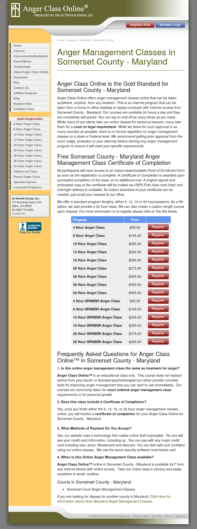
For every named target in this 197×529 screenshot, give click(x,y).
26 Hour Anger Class (27, 155)
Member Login (170, 25)
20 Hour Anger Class (27, 150)
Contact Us (21, 88)
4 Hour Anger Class (26, 124)
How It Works (22, 61)
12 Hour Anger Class (27, 139)
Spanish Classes (25, 182)
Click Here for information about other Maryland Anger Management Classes (114, 499)
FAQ (16, 82)
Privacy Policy (141, 516)
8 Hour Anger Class (26, 129)
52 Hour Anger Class (27, 166)
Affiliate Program (25, 93)
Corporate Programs (27, 187)
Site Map (157, 516)
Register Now (140, 25)
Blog (16, 98)
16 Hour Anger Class (27, 145)
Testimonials (22, 66)
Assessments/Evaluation (30, 56)
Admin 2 (180, 516)
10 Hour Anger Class (27, 134)
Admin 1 (168, 516)
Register (158, 227)
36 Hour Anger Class (27, 161)
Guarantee (20, 77)
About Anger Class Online (31, 72)
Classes (19, 51)
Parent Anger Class (26, 176)
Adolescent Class (25, 171)
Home (17, 45)
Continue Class (23, 109)
